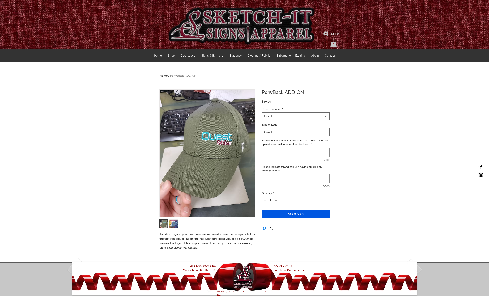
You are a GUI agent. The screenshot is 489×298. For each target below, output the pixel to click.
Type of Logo (270, 124)
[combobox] (296, 116)
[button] (333, 43)
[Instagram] (480, 174)
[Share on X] (271, 228)
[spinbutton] (270, 200)
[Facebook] (480, 166)
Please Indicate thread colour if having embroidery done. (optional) (292, 168)
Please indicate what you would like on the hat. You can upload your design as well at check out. (295, 142)
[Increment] (276, 200)
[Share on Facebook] (264, 228)
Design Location (272, 108)
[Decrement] (264, 200)
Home (163, 75)
